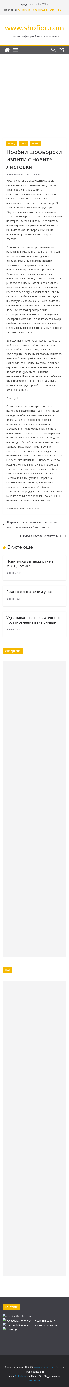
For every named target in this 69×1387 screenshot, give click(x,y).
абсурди (12, 143)
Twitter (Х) (12, 1329)
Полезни (35, 143)
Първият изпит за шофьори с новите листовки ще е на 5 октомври (33, 524)
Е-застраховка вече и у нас (29, 591)
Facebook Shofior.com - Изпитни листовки (31, 1325)
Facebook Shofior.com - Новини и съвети (30, 1320)
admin (37, 174)
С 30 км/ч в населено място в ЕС (39, 536)
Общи (23, 143)
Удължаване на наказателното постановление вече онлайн (33, 620)
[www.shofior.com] (7, 50)
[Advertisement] (34, 90)
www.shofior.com (34, 27)
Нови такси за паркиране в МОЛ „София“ (30, 563)
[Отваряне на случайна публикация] (62, 50)
